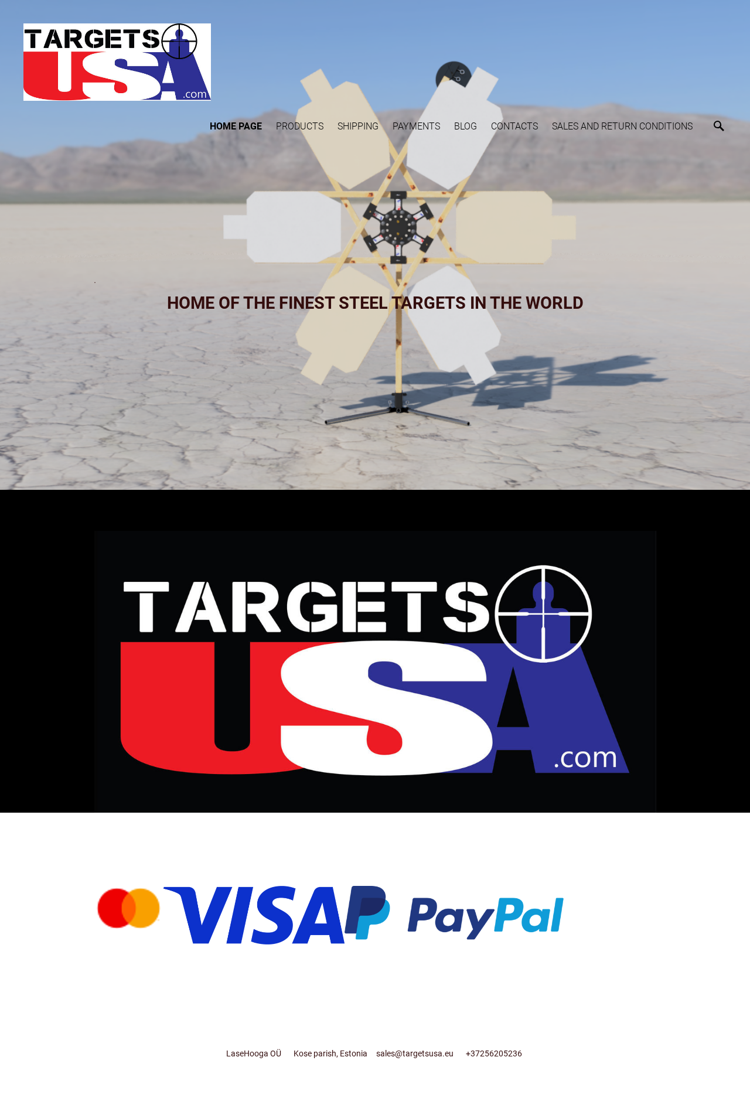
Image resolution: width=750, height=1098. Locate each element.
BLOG (465, 126)
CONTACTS (514, 126)
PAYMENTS (416, 126)
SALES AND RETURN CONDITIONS (622, 126)
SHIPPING (358, 126)
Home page (236, 126)
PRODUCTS (299, 126)
